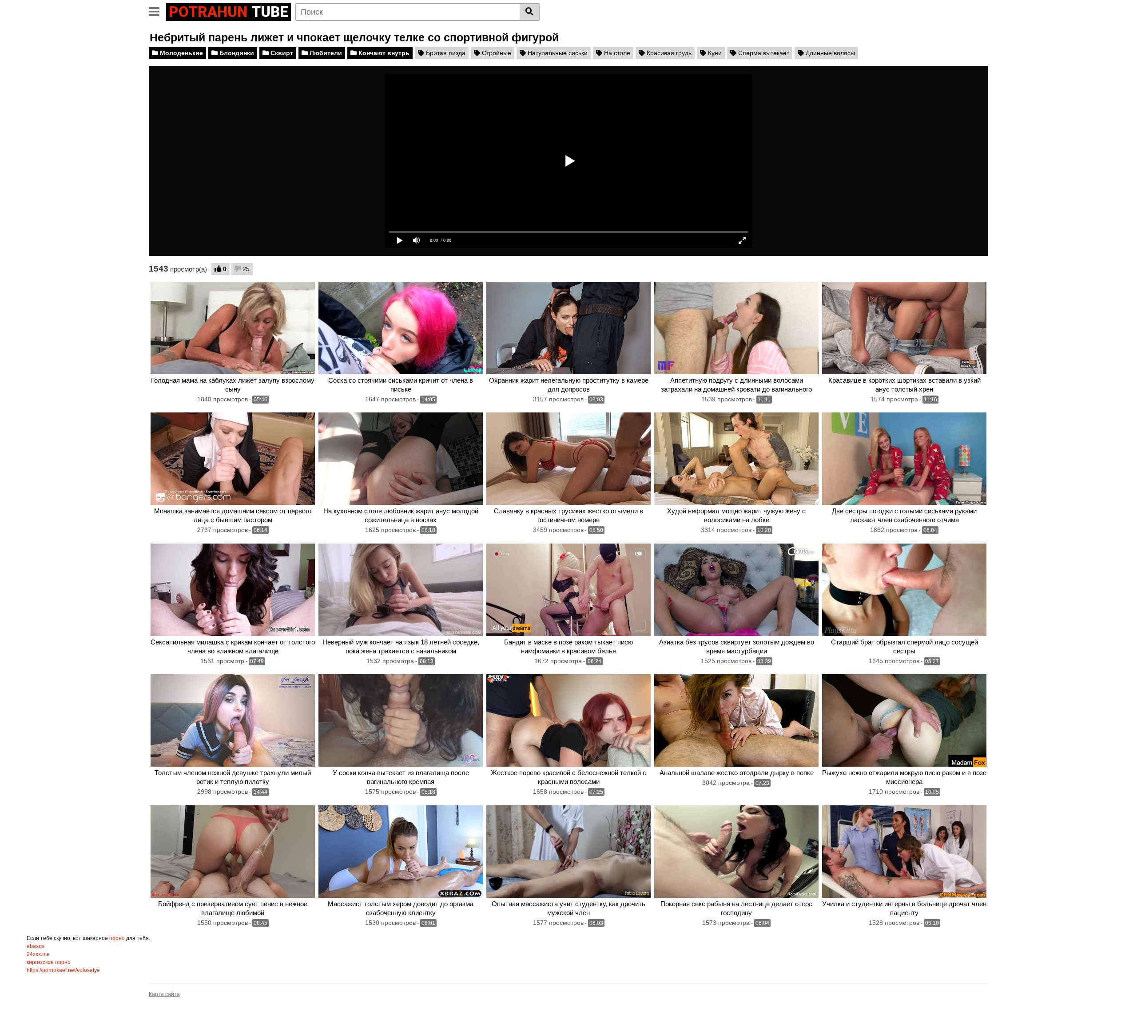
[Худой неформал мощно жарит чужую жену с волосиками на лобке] (736, 458)
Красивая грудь (668, 52)
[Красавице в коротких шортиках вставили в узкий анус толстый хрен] (904, 328)
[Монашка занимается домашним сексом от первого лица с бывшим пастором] (233, 458)
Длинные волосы (829, 52)
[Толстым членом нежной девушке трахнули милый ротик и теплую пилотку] (233, 720)
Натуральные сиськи (557, 52)
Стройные (495, 52)
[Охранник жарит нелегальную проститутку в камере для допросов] (568, 328)
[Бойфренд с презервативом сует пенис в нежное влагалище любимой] (233, 851)
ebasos (35, 946)
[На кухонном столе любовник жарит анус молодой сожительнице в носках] (400, 458)
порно (117, 938)
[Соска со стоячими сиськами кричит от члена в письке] (400, 328)
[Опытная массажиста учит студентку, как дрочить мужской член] (568, 851)
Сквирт (281, 52)
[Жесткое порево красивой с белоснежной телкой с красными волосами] (568, 720)
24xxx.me (38, 954)
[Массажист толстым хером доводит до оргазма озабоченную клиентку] (400, 851)
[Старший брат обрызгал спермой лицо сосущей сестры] (904, 590)
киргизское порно (49, 962)
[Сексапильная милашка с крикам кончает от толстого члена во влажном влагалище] (233, 590)
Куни (714, 52)
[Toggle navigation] (157, 10)
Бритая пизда (444, 52)
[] (530, 12)
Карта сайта (164, 994)
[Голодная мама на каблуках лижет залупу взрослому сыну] (233, 328)
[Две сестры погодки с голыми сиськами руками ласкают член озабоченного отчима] (904, 458)
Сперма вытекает (762, 52)
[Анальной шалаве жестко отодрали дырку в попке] (736, 720)
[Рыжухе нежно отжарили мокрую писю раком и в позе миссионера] (904, 720)
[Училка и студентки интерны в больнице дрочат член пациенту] (904, 851)
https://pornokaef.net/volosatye (63, 970)
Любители (325, 52)
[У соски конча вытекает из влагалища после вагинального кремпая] (400, 720)
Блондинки (236, 52)
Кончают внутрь (383, 52)
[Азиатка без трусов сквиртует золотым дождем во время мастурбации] (736, 590)
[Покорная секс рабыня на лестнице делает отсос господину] (736, 851)
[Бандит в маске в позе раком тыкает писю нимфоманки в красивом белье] (568, 590)
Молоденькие (180, 52)
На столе (616, 52)
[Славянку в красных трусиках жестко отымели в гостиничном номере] (568, 458)
